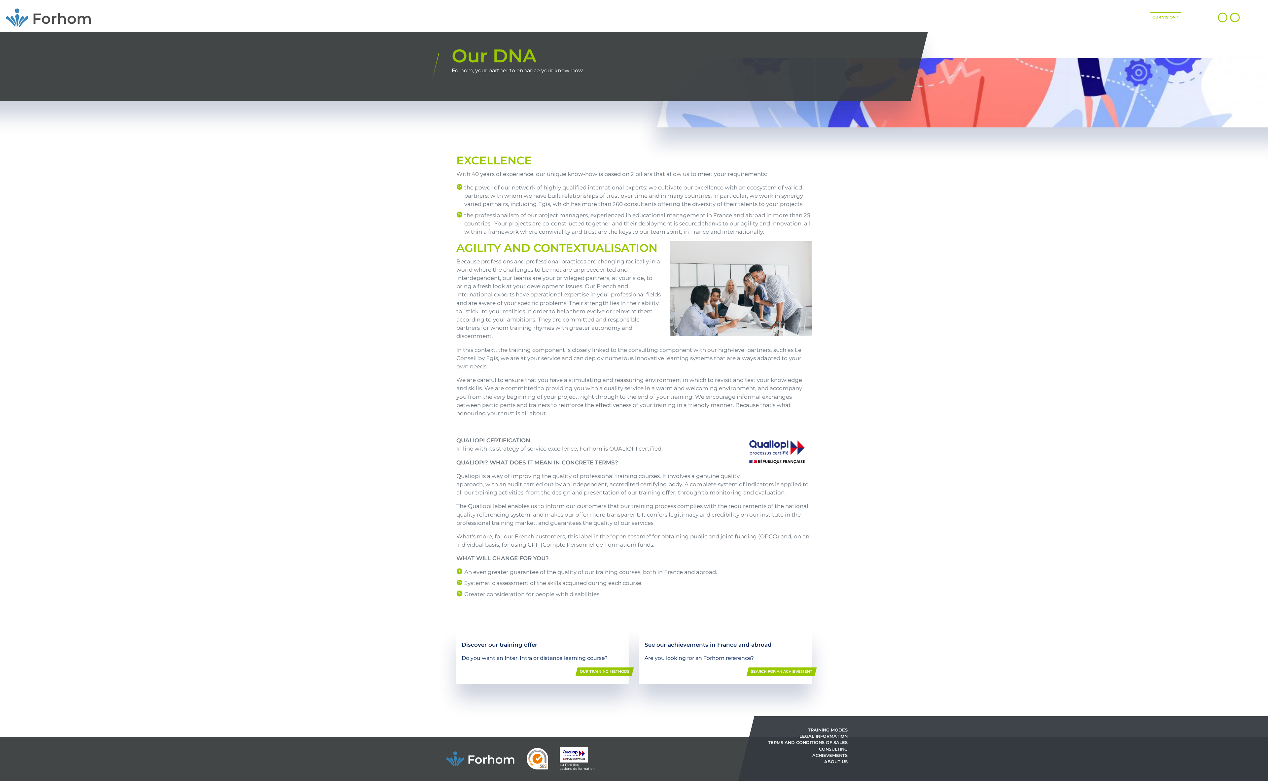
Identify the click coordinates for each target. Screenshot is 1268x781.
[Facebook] (1235, 17)
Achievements (1131, 17)
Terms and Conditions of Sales (808, 742)
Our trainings (1015, 17)
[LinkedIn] (1222, 17)
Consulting (1052, 17)
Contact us (1196, 17)
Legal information (823, 736)
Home (988, 17)
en (1256, 17)
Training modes (1090, 17)
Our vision (1164, 17)
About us (836, 761)
